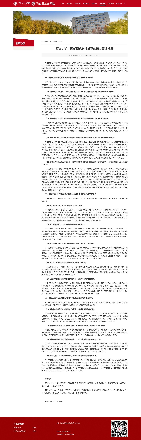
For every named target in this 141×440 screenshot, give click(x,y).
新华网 (34, 428)
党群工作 (119, 3)
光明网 (34, 431)
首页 (62, 3)
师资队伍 (78, 3)
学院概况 (69, 3)
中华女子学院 (17, 428)
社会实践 (111, 3)
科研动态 (102, 3)
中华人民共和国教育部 (19, 431)
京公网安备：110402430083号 (65, 434)
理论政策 (86, 3)
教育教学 (94, 3)
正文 (61, 41)
